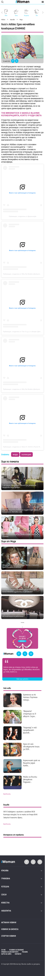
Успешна (5, 886)
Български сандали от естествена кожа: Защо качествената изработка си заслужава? (19, 590)
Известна (5, 902)
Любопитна (6, 910)
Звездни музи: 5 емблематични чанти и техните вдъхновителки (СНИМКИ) (20, 566)
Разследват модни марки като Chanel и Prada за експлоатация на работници (20, 615)
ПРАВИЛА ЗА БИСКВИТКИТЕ (9, 952)
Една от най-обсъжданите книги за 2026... (31, 747)
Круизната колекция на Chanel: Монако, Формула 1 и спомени (21, 535)
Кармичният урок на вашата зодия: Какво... (31, 763)
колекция (26, 454)
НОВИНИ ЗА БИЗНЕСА (9, 929)
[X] (25, 654)
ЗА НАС (3, 950)
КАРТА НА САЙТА (6, 954)
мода (15, 454)
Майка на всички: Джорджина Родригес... (30, 779)
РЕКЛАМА (25, 952)
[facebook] (19, 654)
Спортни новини (8, 936)
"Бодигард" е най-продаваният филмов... (30, 730)
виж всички (7, 794)
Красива (4, 870)
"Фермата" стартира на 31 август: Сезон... (29, 714)
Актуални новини (8, 922)
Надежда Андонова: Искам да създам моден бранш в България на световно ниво (21, 511)
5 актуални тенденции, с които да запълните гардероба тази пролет (19, 486)
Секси (3, 894)
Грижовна (5, 878)
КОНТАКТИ (18, 954)
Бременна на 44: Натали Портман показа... (30, 697)
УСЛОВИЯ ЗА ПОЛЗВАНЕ (16, 950)
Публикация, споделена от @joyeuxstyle (22, 216)
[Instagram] (31, 654)
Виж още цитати (22, 679)
